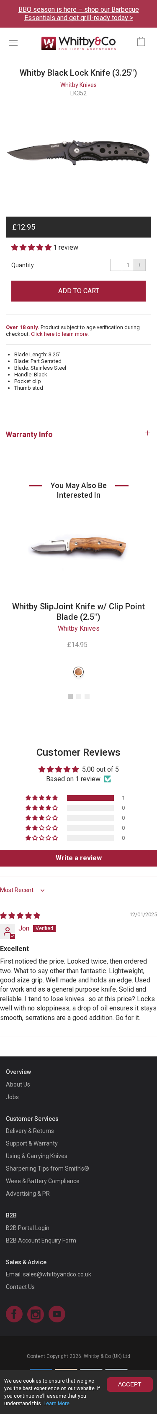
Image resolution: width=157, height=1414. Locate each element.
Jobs (12, 1097)
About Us (18, 1084)
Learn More (56, 1403)
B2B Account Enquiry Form (41, 1240)
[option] (78, 153)
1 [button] (70, 696)
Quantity (22, 265)
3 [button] (87, 696)
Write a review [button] (79, 858)
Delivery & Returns (30, 1131)
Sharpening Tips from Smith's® (47, 1168)
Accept (130, 1384)
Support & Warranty (32, 1143)
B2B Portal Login (27, 1228)
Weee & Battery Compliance (43, 1181)
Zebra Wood (78, 672)
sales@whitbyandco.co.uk (57, 1274)
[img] (20, 916)
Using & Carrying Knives (36, 1156)
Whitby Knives (78, 85)
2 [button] (78, 696)
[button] (32, 247)
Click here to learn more (59, 334)
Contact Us (20, 1287)
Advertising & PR (28, 1193)
